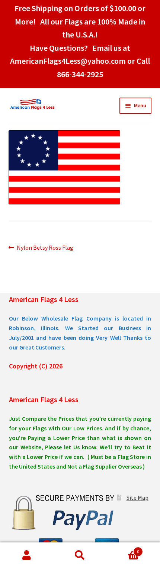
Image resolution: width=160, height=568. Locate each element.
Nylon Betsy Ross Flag (44, 248)
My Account (26, 555)
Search (79, 555)
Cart (123, 549)
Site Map (137, 497)
